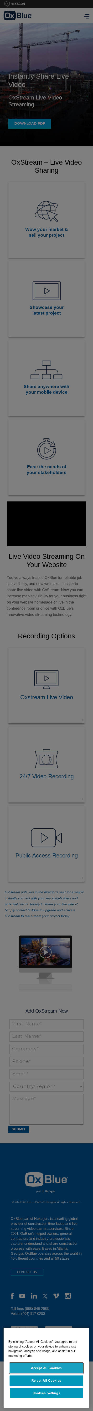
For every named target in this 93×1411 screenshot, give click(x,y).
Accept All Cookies (46, 1368)
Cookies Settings (46, 1393)
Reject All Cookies (46, 1380)
